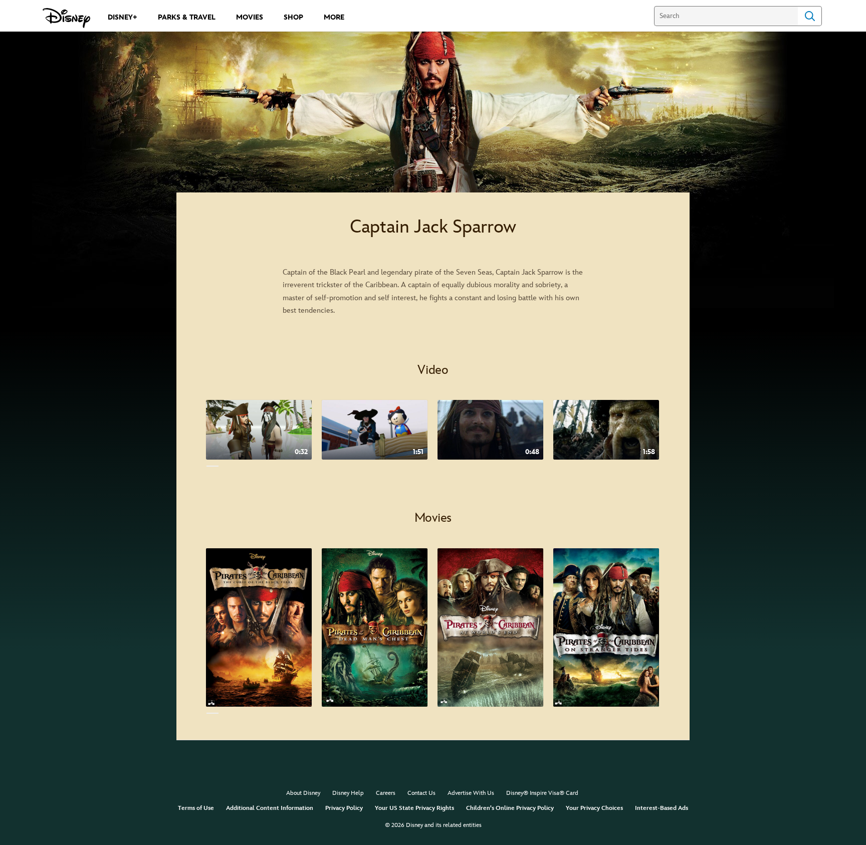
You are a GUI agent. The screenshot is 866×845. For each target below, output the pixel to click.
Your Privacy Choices (594, 808)
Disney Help (348, 793)
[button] (675, 437)
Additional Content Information (269, 808)
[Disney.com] (66, 18)
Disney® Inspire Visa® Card (542, 793)
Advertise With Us (471, 793)
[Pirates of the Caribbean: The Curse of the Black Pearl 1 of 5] (259, 627)
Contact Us (421, 793)
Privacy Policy (344, 808)
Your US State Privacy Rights (414, 808)
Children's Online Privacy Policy (510, 808)
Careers (385, 793)
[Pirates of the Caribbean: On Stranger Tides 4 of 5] (606, 627)
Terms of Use (196, 808)
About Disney (303, 793)
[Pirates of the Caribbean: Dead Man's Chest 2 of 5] (374, 627)
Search (810, 16)
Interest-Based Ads (661, 808)
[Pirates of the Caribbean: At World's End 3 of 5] (490, 627)
